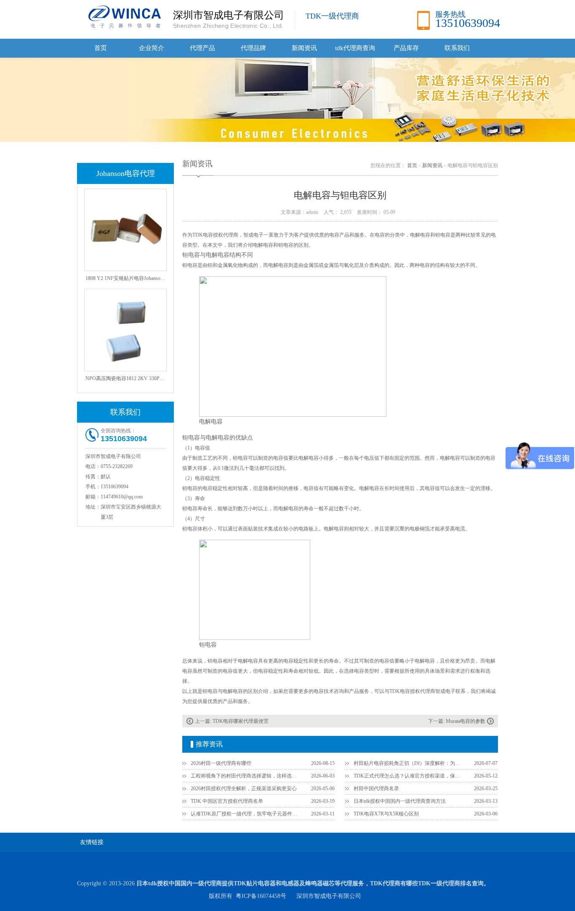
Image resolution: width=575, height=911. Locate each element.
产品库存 (406, 48)
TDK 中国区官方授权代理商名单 (227, 801)
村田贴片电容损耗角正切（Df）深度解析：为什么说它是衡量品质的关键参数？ (409, 763)
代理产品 (202, 48)
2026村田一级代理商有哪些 (221, 763)
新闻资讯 (304, 48)
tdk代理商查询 (355, 48)
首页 (100, 48)
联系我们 (457, 48)
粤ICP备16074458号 (261, 896)
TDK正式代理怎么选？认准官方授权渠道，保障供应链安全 (409, 776)
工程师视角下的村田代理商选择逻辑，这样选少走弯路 (246, 776)
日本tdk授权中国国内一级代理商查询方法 (400, 801)
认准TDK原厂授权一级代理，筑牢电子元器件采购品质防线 (246, 814)
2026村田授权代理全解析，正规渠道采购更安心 (244, 788)
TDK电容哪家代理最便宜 (241, 721)
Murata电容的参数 (465, 721)
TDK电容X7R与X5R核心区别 (386, 814)
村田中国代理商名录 (376, 788)
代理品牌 (253, 48)
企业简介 (151, 48)
